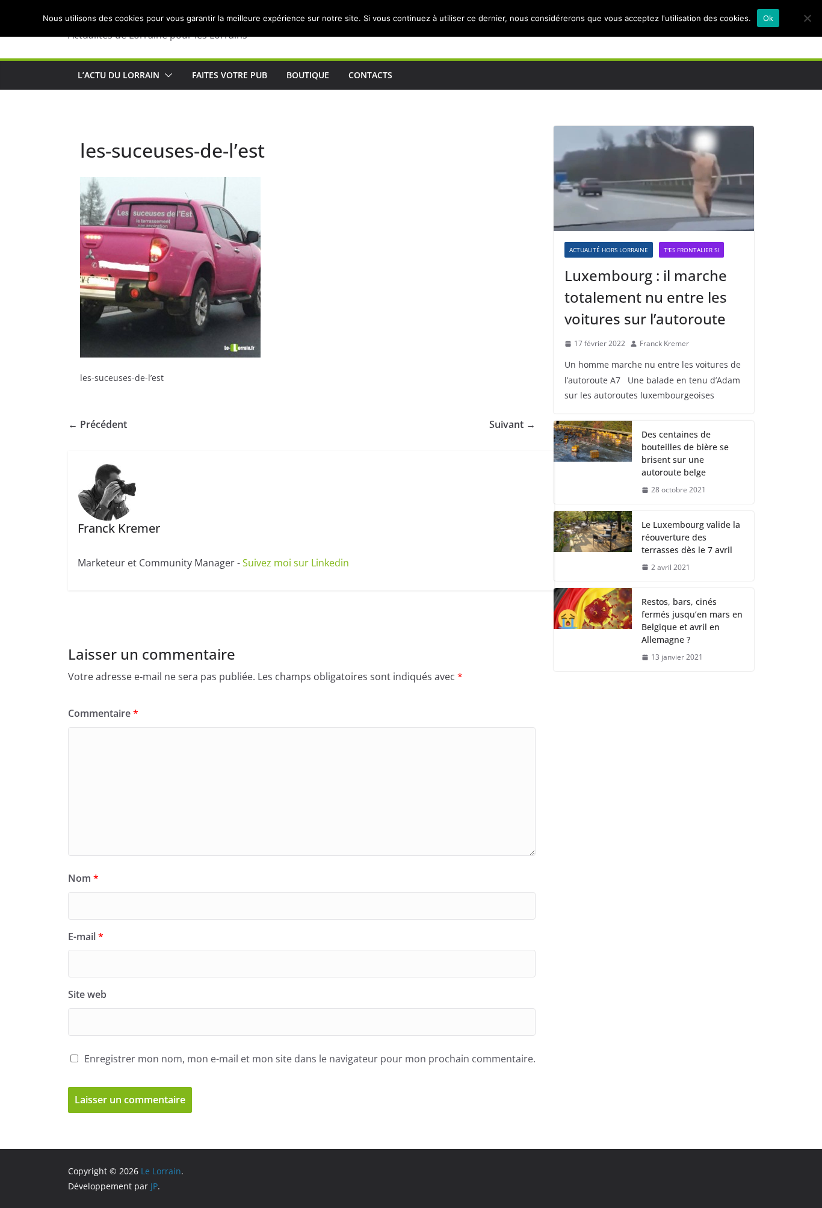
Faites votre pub (229, 75)
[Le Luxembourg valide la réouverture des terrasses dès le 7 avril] (593, 546)
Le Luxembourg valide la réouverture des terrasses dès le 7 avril (690, 537)
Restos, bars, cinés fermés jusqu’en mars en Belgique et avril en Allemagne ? (692, 620)
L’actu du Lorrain (118, 75)
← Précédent (97, 424)
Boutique (307, 75)
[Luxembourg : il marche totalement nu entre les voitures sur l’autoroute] (654, 178)
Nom (83, 878)
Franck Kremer (664, 343)
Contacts (370, 75)
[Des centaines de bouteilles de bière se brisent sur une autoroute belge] (593, 462)
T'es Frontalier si (691, 250)
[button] (166, 75)
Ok (768, 18)
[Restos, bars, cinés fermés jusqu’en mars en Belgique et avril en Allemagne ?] (593, 629)
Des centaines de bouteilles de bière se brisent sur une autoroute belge (685, 453)
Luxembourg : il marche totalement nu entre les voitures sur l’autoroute (645, 297)
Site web (87, 994)
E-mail (86, 936)
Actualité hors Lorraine (608, 250)
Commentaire (103, 713)
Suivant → (512, 424)
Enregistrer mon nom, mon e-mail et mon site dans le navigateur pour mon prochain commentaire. (310, 1058)
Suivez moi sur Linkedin (296, 562)
